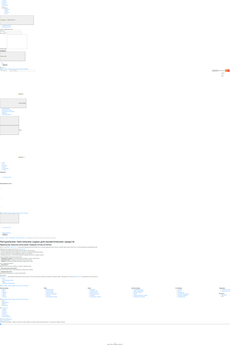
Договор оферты (6, 316)
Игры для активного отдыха (140, 295)
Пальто (4, 293)
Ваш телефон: (3, 33)
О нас (6, 13)
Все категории (22, 103)
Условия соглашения (183, 295)
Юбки (3, 291)
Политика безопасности (183, 293)
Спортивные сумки (94, 293)
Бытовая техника (7, 110)
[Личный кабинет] (9, 76)
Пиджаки (4, 292)
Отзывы (4, 0)
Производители (7, 114)
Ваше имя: (2, 31)
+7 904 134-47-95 (8, 20)
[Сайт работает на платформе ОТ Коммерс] (4, 307)
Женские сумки (94, 291)
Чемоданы (92, 289)
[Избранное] (9, 85)
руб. (4, 56)
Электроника (6, 108)
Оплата (4, 3)
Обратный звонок (6, 26)
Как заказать (5, 5)
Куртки (4, 295)
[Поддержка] (9, 218)
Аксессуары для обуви (51, 296)
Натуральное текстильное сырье (17, 237)
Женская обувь (49, 291)
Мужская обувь (50, 289)
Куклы (135, 293)
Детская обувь (49, 292)
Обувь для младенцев (51, 293)
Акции (6, 10)
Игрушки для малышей (139, 296)
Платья (4, 289)
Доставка (4, 2)
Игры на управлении (139, 291)
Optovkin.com (13, 247)
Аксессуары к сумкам (95, 296)
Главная (2, 237)
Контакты (7, 12)
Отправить (3, 50)
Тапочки (48, 295)
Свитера (4, 296)
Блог (3, 6)
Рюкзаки (92, 295)
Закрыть (5, 64)
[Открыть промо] (2, 67)
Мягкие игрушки (138, 292)
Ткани (6, 237)
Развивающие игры (138, 289)
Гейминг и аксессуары (8, 111)
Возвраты (7, 9)
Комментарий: (3, 48)
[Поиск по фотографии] (222, 70)
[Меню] (9, 120)
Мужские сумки (94, 292)
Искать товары (3, 320)
